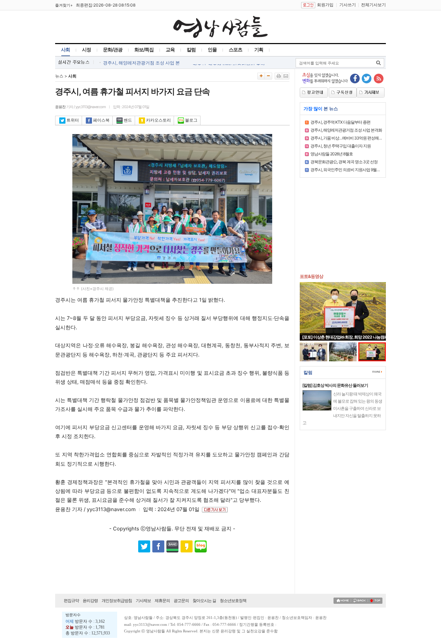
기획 (258, 49)
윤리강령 (90, 600)
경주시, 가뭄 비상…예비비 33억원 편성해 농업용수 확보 (356, 138)
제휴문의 (162, 600)
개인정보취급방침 (117, 600)
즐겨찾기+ (64, 5)
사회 (65, 49)
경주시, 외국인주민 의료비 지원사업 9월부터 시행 (351, 169)
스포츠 (235, 49)
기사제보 (143, 600)
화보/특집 (144, 49)
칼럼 (191, 49)
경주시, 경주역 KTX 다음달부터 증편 (340, 122)
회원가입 (325, 4)
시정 (86, 49)
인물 (212, 49)
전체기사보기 (373, 4)
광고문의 (181, 600)
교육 (170, 49)
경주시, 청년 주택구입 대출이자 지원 (340, 145)
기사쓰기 (347, 4)
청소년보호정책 (233, 600)
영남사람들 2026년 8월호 (331, 153)
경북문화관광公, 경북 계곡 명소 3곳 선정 (344, 161)
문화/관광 (112, 49)
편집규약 (71, 600)
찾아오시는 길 (204, 600)
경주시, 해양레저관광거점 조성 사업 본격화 (346, 130)
